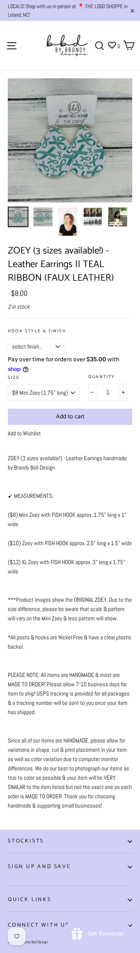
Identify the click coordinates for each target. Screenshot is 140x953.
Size (13, 378)
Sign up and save (39, 866)
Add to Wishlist (24, 433)
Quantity (101, 377)
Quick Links (29, 899)
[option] (70, 140)
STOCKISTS (26, 841)
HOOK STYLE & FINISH (37, 331)
